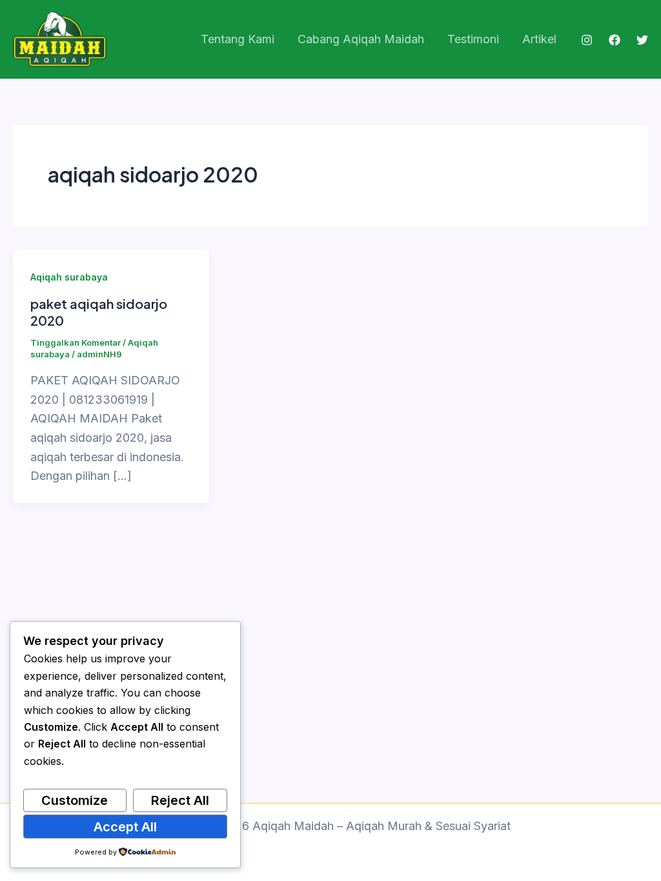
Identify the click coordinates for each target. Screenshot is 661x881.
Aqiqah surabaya (69, 277)
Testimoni (473, 39)
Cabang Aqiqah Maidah (361, 39)
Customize (74, 800)
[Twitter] (642, 40)
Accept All (125, 827)
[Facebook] (614, 40)
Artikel (539, 39)
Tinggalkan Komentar (75, 342)
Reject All (180, 800)
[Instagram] (587, 40)
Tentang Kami (237, 39)
